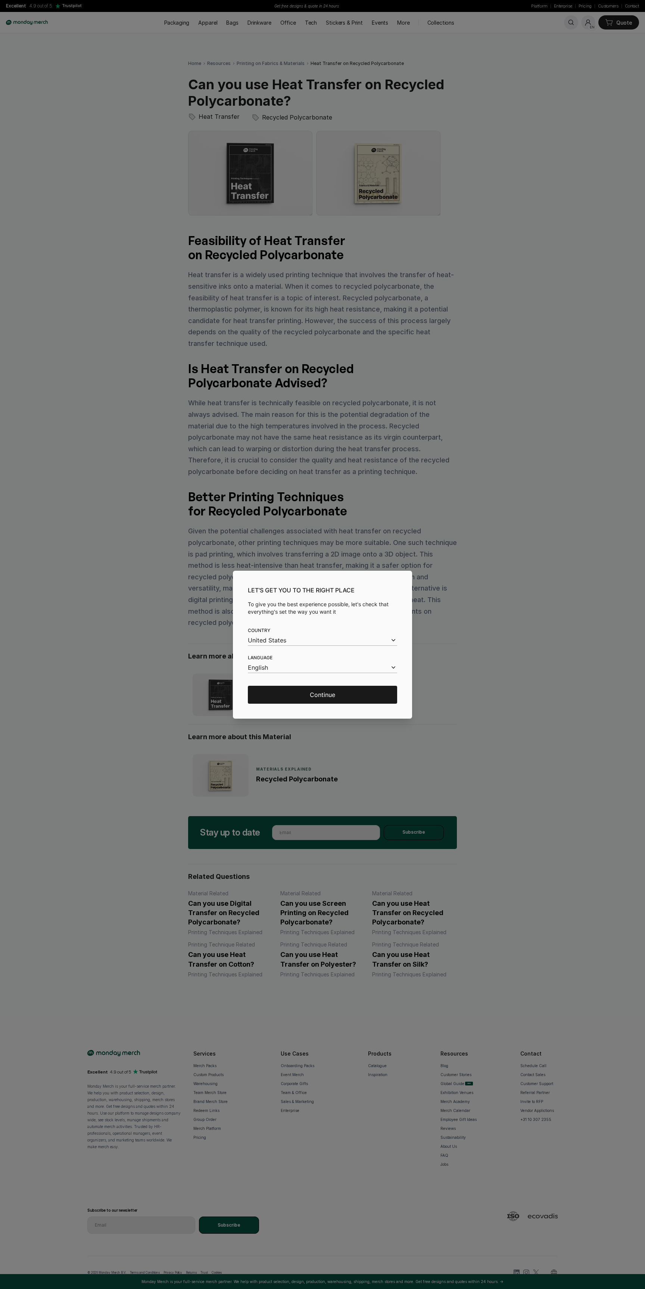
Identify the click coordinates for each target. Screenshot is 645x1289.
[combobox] (322, 640)
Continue (322, 694)
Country (259, 630)
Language (260, 657)
